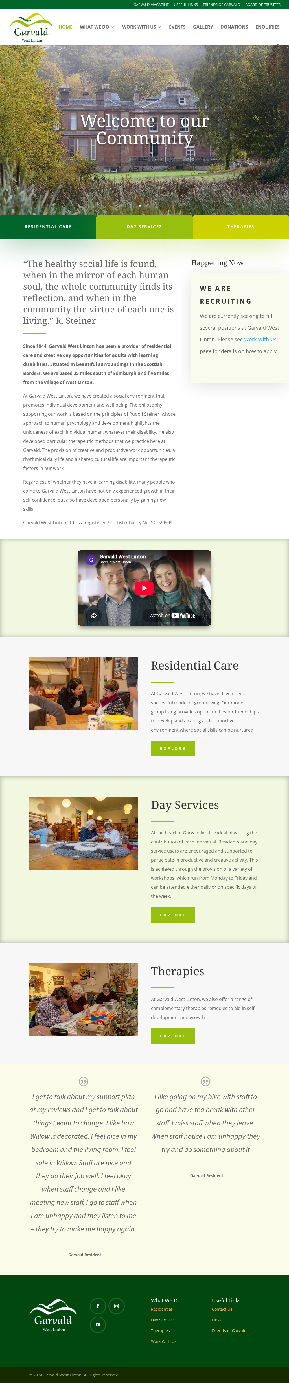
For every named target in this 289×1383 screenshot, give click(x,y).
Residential (161, 1309)
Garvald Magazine (151, 5)
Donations (234, 27)
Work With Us (139, 27)
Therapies (160, 1330)
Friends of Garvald (221, 5)
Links (217, 1319)
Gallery (203, 27)
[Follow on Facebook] (98, 1306)
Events (177, 27)
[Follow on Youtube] (98, 1325)
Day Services (163, 1319)
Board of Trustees (263, 5)
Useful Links (186, 5)
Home (66, 27)
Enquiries (267, 27)
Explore (173, 748)
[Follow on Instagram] (116, 1306)
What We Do (94, 27)
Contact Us (222, 1309)
